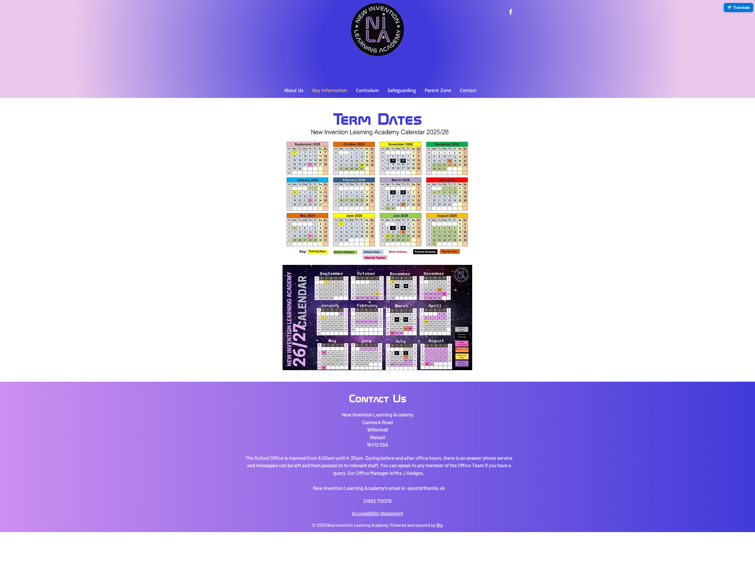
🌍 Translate (738, 7)
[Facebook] (511, 12)
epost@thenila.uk (426, 488)
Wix (439, 525)
